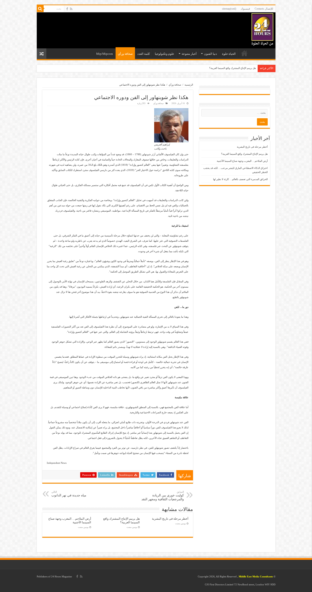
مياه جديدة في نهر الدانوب (68, 493)
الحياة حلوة (229, 53)
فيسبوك (245, 8)
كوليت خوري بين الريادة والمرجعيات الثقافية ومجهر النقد (162, 495)
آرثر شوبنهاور (148, 154)
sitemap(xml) (229, 8)
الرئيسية (244, 53)
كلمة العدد (143, 53)
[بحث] (40, 8)
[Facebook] (67, 9)
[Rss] (71, 9)
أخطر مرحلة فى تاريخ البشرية (170, 518)
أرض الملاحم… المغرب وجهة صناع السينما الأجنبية (242, 161)
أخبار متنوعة (189, 53)
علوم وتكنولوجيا (164, 53)
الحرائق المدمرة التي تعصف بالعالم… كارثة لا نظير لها (240, 179)
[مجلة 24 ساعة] (262, 28)
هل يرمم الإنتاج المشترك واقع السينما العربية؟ (232, 68)
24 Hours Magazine (61, 576)
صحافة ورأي (125, 53)
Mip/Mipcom (104, 53)
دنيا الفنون (210, 53)
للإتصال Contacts (264, 8)
